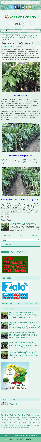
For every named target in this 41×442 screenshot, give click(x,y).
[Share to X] (6, 217)
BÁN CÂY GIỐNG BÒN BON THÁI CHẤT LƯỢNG (22, 332)
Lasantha (32, 438)
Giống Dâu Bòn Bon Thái (30, 424)
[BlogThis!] (4, 217)
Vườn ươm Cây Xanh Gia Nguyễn (25, 427)
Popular (5, 252)
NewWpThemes (15, 438)
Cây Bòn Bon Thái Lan (11, 37)
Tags (12, 252)
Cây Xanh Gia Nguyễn (9, 46)
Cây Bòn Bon (26, 36)
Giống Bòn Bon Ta (19, 424)
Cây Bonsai (30, 421)
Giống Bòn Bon (10, 424)
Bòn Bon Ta (25, 419)
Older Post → (35, 235)
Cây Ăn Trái (5, 417)
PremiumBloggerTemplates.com (14, 439)
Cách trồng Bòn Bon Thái (21, 421)
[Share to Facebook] (8, 217)
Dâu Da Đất (4, 424)
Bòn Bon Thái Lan (17, 36)
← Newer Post (6, 235)
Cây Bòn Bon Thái (22, 415)
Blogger (34, 435)
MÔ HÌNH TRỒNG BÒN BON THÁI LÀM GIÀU (21, 342)
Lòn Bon (23, 425)
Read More (22, 230)
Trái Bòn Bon (29, 425)
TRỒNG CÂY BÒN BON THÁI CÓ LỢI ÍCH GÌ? (21, 313)
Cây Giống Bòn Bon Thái (34, 422)
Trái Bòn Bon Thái (26, 417)
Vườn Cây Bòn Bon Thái (11, 427)
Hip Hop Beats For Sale (30, 439)
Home (3, 36)
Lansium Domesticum (16, 425)
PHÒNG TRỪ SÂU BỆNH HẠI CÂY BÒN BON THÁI (22, 352)
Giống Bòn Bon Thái (14, 417)
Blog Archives (21, 252)
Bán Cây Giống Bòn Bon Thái (11, 419)
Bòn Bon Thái (7, 415)
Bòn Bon (8, 36)
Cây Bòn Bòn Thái (23, 422)
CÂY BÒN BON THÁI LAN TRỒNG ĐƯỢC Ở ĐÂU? (18, 44)
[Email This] (2, 217)
